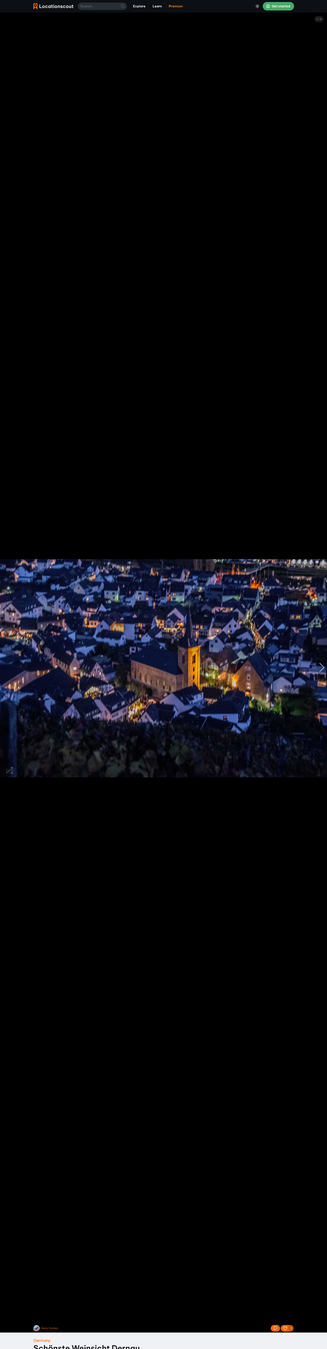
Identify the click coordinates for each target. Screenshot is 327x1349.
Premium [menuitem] (176, 6)
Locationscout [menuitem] (53, 6)
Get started (280, 6)
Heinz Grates (49, 1328)
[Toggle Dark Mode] (257, 6)
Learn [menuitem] (157, 6)
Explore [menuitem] (139, 6)
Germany (41, 1340)
